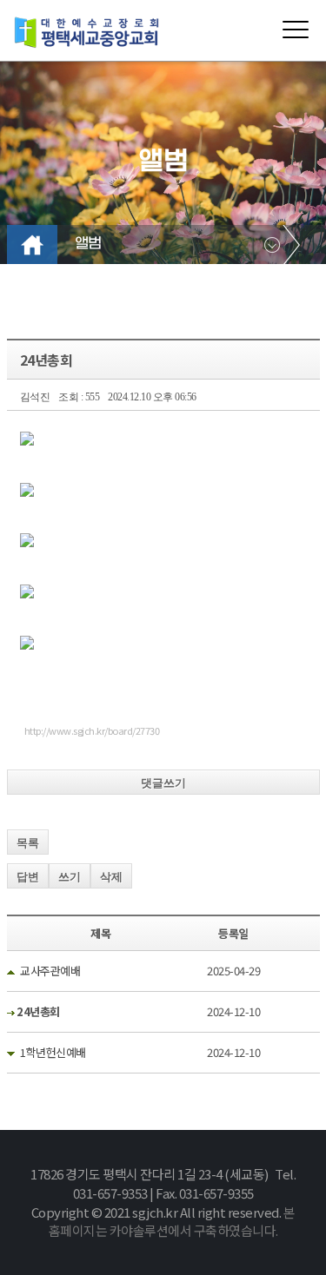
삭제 (111, 876)
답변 (28, 876)
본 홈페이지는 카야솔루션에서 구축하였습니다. (172, 1221)
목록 (28, 842)
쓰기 (69, 876)
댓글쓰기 (163, 782)
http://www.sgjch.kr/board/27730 (92, 730)
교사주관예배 (50, 970)
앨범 (88, 244)
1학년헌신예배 (53, 1052)
